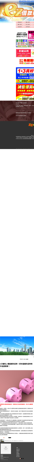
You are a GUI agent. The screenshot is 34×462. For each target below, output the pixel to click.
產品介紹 (17, 449)
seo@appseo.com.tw (6, 457)
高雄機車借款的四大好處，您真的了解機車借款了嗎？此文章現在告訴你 (13, 440)
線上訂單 (17, 456)
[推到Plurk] (3, 437)
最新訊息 (17, 450)
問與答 (17, 452)
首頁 (17, 447)
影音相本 (17, 453)
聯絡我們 (17, 455)
